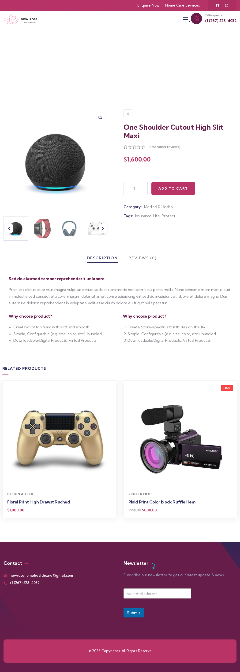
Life (156, 215)
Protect (168, 215)
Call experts (213, 15)
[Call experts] (196, 18)
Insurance (143, 215)
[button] (100, 117)
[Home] (21, 19)
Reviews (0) (142, 258)
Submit (133, 612)
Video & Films (140, 494)
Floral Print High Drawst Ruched (38, 502)
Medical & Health (158, 206)
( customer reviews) (163, 147)
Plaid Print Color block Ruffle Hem (161, 502)
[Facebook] (217, 5)
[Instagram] (226, 5)
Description (102, 258)
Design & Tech (20, 494)
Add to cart (173, 188)
